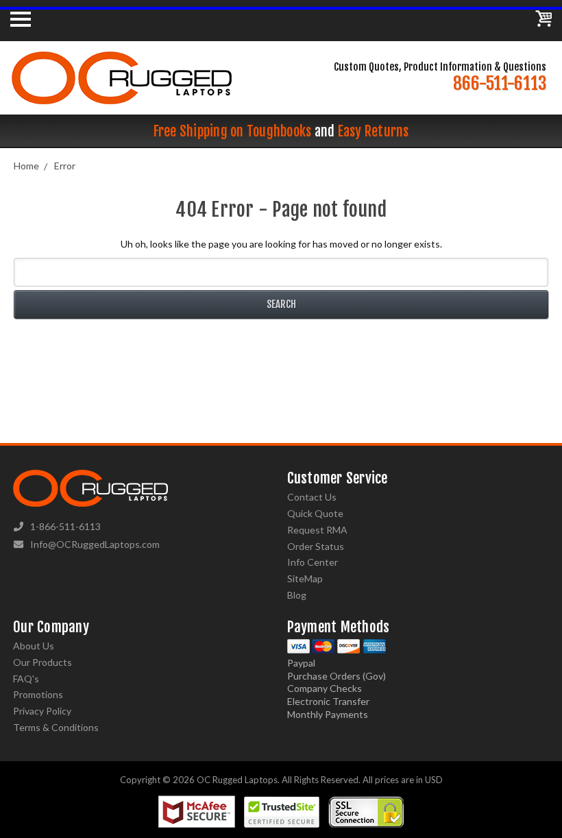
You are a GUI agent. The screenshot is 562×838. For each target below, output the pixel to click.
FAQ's (26, 678)
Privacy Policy (42, 711)
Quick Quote (315, 513)
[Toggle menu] (20, 18)
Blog (296, 595)
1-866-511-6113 (65, 526)
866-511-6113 (499, 83)
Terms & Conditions (56, 727)
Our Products (42, 662)
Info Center (312, 562)
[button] (561, 834)
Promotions (38, 694)
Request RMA (317, 530)
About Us (33, 645)
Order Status (315, 546)
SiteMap (305, 578)
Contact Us (312, 497)
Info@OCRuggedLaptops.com (95, 544)
